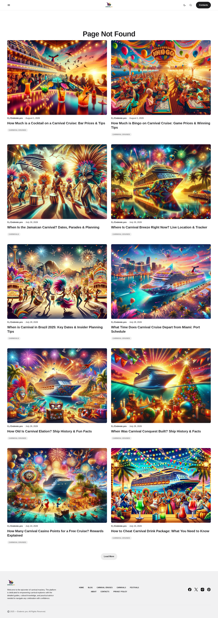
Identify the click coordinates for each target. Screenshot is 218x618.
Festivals (134, 588)
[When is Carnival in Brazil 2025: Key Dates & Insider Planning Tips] (57, 281)
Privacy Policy (120, 592)
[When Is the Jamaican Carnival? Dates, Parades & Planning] (57, 181)
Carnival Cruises (17, 130)
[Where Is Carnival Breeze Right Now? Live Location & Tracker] (161, 181)
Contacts (203, 5)
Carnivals (14, 234)
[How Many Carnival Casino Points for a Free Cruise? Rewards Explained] (57, 485)
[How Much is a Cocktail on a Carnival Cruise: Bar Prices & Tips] (57, 77)
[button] (8, 5)
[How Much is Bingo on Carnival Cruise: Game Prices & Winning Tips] (161, 77)
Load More (109, 556)
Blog (90, 588)
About (93, 592)
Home (81, 588)
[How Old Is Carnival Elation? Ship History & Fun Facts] (57, 385)
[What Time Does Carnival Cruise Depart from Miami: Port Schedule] (161, 281)
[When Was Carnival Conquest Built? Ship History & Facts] (161, 385)
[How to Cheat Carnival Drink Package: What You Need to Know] (161, 485)
